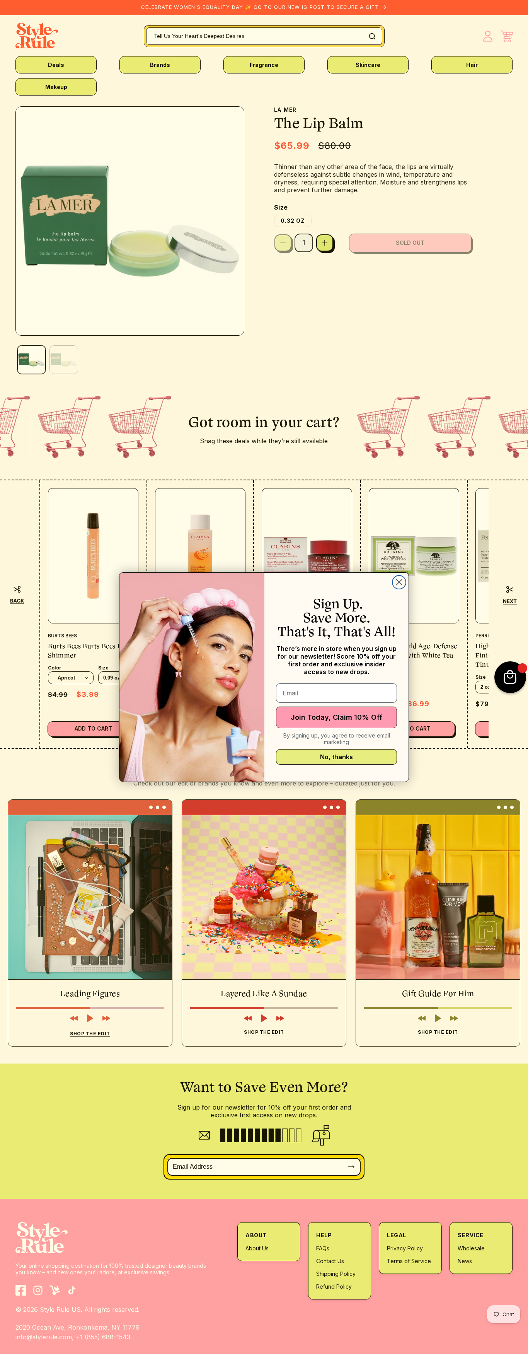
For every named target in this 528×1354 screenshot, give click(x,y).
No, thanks (336, 757)
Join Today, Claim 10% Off (336, 717)
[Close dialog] (399, 582)
